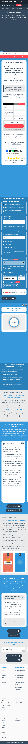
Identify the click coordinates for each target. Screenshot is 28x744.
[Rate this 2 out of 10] (9, 158)
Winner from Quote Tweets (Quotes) (14, 207)
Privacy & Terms (5, 680)
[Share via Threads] (15, 151)
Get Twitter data (7, 298)
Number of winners (8, 260)
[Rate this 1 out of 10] (8, 158)
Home (2, 670)
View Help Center (13, 631)
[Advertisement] (14, 36)
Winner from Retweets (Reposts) (13, 204)
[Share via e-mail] (18, 151)
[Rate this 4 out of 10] (11, 158)
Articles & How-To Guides (5, 706)
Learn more (13, 122)
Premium (19, 5)
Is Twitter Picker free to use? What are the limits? (12, 597)
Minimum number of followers (10, 234)
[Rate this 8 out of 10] (17, 158)
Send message (13, 635)
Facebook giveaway (19, 673)
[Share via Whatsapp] (12, 151)
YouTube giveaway (19, 675)
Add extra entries (9, 241)
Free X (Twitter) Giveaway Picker (9, 54)
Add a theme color (10, 282)
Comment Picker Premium (19, 699)
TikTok (3, 728)
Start (14, 322)
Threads (3, 730)
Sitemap (3, 682)
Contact (3, 710)
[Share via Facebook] (7, 151)
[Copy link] (21, 151)
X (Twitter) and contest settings (13, 95)
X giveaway (17, 680)
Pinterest (3, 737)
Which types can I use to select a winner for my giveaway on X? (13, 621)
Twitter (3, 725)
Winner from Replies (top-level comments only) (13, 211)
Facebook (19, 588)
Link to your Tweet (7, 219)
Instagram (14, 590)
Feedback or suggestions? (13, 154)
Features (3, 675)
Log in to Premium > (17, 129)
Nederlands (18, 720)
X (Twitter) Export (16, 144)
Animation (5, 275)
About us (3, 673)
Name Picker (18, 690)
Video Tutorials (5, 703)
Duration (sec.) (21, 275)
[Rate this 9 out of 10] (18, 158)
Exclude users (8, 244)
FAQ (2, 701)
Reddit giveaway (19, 687)
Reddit (3, 732)
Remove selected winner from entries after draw (14, 267)
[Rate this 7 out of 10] (16, 158)
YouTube (3, 723)
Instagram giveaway (20, 670)
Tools (2, 678)
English (16, 718)
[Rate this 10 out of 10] (19, 158)
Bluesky (3, 735)
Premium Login (4, 5)
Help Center (11, 5)
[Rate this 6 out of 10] (14, 158)
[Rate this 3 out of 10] (10, 158)
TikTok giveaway (19, 678)
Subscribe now (13, 126)
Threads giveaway (19, 682)
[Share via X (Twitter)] (10, 151)
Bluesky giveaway (19, 685)
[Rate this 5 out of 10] (13, 158)
